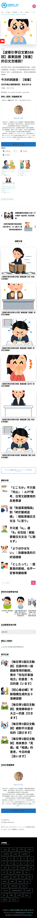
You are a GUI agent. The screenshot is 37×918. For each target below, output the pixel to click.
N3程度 (21, 849)
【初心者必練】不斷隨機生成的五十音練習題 (21, 693)
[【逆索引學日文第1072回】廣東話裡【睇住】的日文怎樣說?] (25, 164)
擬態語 (4, 881)
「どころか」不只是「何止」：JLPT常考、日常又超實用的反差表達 (22, 494)
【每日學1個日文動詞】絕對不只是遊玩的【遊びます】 (22, 728)
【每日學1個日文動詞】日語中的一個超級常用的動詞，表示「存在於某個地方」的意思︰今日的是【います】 (22, 672)
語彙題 (11, 895)
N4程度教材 (6, 854)
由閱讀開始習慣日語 (17, 890)
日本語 (23, 886)
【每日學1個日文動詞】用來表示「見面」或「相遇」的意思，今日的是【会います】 (22, 747)
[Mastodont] (23, 144)
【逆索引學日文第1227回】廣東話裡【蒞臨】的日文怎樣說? (18, 313)
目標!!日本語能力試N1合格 (18, 910)
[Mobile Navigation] (34, 6)
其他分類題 (22, 867)
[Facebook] (18, 144)
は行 (4, 863)
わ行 (31, 863)
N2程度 (13, 849)
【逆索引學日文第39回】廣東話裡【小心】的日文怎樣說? (8, 171)
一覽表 (4, 867)
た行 (24, 858)
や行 (17, 863)
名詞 (26, 872)
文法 (27, 881)
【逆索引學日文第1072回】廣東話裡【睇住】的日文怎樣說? (24, 171)
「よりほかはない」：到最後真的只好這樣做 (22, 552)
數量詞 (20, 881)
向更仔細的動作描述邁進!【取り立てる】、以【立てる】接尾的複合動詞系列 (25, 613)
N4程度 (29, 849)
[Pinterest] (16, 144)
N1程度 (5, 849)
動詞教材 (18, 872)
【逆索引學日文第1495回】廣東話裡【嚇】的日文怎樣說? (18, 456)
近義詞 (19, 895)
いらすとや (20, 827)
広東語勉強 (6, 877)
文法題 (4, 886)
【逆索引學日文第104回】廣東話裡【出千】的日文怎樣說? (17, 385)
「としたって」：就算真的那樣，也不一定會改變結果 (22, 568)
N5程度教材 (25, 854)
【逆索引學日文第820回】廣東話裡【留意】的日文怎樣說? (8, 188)
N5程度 (15, 854)
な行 (31, 858)
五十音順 (13, 867)
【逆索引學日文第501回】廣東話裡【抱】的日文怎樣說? (17, 420)
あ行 (4, 858)
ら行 (24, 863)
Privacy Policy (27, 915)
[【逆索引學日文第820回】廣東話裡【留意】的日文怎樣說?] (8, 181)
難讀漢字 (5, 899)
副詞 (31, 867)
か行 (11, 858)
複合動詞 (28, 890)
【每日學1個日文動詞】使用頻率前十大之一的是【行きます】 (22, 711)
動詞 (4, 199)
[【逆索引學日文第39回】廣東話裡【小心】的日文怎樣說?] (8, 164)
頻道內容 (14, 899)
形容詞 (14, 877)
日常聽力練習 (14, 886)
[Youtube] (13, 144)
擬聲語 (12, 881)
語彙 (4, 895)
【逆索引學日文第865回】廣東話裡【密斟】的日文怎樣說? (17, 349)
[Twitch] (21, 144)
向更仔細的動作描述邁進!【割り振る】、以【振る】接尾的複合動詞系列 (12, 613)
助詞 (4, 872)
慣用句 (22, 877)
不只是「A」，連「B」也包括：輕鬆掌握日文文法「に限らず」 (22, 534)
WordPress (9, 915)
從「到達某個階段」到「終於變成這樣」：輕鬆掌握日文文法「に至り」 (22, 514)
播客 (30, 877)
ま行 (11, 863)
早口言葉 (5, 890)
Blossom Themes (25, 912)
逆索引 (3, 49)
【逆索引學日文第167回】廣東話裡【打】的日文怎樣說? (17, 278)
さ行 (17, 858)
